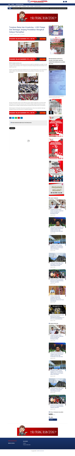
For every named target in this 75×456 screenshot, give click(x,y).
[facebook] (10, 118)
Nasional (16, 6)
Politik (20, 6)
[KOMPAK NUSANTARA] (37, 2)
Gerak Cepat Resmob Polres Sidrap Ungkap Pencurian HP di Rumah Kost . (48, 8)
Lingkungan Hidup (37, 6)
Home (9, 4)
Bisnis (28, 6)
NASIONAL (51, 419)
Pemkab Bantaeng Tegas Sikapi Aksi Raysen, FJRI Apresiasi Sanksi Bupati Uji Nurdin (56, 264)
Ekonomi (31, 6)
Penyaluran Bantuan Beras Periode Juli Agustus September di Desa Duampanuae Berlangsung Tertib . (56, 211)
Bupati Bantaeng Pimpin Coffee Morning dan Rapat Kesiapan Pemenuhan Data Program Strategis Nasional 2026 (23, 8)
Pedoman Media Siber (19, 4)
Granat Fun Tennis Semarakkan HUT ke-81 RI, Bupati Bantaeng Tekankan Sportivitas (56, 280)
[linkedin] (21, 118)
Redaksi (12, 4)
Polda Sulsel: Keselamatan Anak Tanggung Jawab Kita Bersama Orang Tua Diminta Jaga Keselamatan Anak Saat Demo (57, 229)
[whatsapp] (16, 118)
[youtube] (15, 445)
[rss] (16, 445)
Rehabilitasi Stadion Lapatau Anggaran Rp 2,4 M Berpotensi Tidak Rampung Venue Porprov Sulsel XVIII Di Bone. (56, 247)
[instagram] (10, 1)
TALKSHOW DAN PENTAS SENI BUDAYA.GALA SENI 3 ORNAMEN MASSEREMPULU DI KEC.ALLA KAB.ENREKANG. (57, 316)
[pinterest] (19, 118)
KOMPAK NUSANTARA (40, 450)
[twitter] (9, 1)
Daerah (12, 6)
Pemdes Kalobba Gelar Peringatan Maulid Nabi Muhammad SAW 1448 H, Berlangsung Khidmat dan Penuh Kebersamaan (57, 298)
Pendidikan (24, 6)
